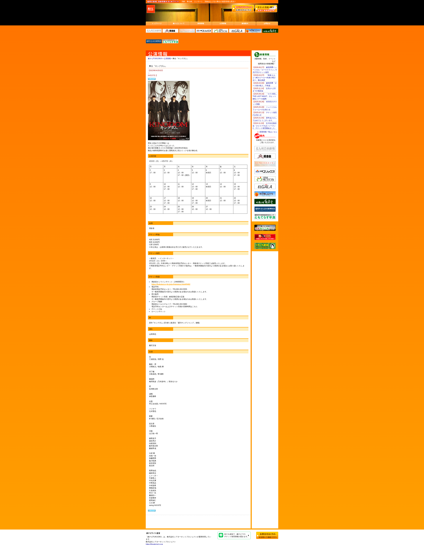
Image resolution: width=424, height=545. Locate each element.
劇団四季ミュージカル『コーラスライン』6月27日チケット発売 (265, 69)
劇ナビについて (179, 23)
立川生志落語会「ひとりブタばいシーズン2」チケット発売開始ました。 (265, 125)
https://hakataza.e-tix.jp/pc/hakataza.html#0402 (170, 284)
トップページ (157, 23)
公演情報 (223, 23)
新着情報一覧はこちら (268, 132)
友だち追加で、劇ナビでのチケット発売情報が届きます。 (236, 535)
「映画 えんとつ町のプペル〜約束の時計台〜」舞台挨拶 (264, 77)
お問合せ (267, 23)
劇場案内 (245, 23)
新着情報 (201, 23)
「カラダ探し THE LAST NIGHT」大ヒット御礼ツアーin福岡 (265, 96)
